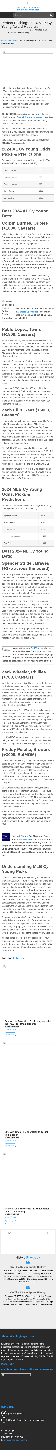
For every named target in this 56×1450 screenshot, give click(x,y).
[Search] (51, 15)
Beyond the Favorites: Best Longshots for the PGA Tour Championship (28, 1022)
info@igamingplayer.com (15, 1440)
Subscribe (36, 7)
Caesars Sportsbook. (28, 312)
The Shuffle (12, 41)
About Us (26, 7)
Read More (10, 1034)
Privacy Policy (7, 1364)
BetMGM (35, 648)
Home (18, 7)
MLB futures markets (31, 117)
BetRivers (27, 839)
